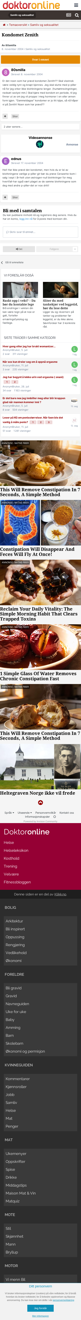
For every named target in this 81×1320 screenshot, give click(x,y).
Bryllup (12, 1252)
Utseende (24, 812)
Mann (11, 1244)
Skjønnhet (14, 1236)
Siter (15, 116)
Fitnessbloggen (17, 882)
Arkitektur (14, 921)
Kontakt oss (67, 812)
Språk (9, 812)
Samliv (11, 1102)
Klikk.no (60, 894)
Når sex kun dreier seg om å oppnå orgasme (30, 361)
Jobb (10, 1094)
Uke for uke (16, 1011)
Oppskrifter (15, 1161)
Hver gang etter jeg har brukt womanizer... (29, 346)
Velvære (11, 874)
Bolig (10, 907)
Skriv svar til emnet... (22, 231)
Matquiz (13, 1201)
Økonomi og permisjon (25, 1051)
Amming (13, 1027)
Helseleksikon (16, 850)
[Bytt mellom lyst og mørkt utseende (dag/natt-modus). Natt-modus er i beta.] (54, 816)
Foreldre (14, 974)
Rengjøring (15, 945)
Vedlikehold (16, 952)
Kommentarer (18, 1079)
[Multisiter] (5, 116)
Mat (9, 1118)
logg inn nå (25, 218)
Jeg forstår (40, 1308)
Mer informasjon (40, 1316)
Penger (12, 1126)
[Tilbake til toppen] (40, 802)
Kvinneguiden (19, 1065)
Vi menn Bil (15, 1279)
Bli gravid (13, 988)
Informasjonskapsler (37, 816)
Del (20, 249)
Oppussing (15, 937)
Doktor (27, 831)
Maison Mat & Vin (21, 1193)
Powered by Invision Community (40, 821)
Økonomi (13, 960)
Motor (11, 1265)
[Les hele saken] (20, 290)
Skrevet (27, 74)
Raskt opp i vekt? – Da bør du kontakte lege (19, 302)
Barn (10, 1035)
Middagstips (16, 1185)
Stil (8, 1228)
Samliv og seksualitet (37, 49)
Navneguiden (17, 1004)
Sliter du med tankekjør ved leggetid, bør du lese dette (60, 304)
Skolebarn (14, 1043)
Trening (10, 866)
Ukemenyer (16, 1153)
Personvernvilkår (45, 812)
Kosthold (11, 858)
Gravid (11, 996)
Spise (10, 1169)
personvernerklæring (63, 1300)
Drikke (11, 1177)
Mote (10, 1214)
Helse (9, 842)
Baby (10, 1019)
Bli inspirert (15, 929)
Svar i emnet (40, 59)
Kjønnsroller (16, 1086)
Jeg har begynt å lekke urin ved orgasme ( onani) (33, 377)
